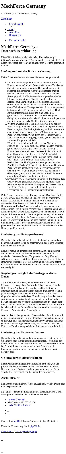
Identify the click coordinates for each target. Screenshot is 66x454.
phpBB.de (35, 426)
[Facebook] (8, 413)
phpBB (17, 421)
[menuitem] (10, 29)
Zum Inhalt (6, 18)
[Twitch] (8, 416)
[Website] (8, 410)
